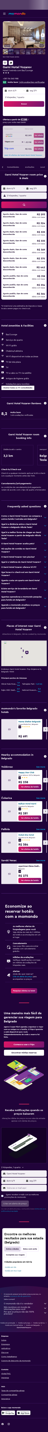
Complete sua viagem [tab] (15, 1255)
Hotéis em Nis (10, 1267)
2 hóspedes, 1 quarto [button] (14, 97)
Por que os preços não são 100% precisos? (19, 1313)
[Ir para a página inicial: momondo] (17, 13)
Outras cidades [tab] (12, 1249)
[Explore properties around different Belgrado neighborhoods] (45, 756)
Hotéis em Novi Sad (13, 1271)
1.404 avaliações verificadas (32, 82)
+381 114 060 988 (10, 79)
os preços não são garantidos (20, 1296)
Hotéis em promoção (7, 1323)
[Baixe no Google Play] (8, 1413)
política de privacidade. (9, 1211)
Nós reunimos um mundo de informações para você (17, 1308)
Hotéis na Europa (24, 1323)
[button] (4, 13)
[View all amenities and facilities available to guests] (45, 325)
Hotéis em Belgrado (33, 1325)
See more (40, 767)
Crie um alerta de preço (22, 977)
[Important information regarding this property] (45, 436)
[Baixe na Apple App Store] (23, 1413)
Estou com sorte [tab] (30, 1249)
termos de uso (40, 1209)
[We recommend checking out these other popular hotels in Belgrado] (45, 710)
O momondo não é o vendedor (18, 1304)
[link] (29, 786)
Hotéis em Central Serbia (14, 1325)
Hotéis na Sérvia (39, 1323)
